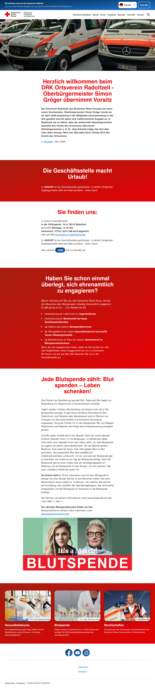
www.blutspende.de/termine (55, 513)
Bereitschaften (114, 625)
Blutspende (62, 625)
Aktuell (95, 14)
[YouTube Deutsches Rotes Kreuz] (77, 652)
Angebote (111, 14)
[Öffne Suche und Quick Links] (148, 14)
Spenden (121, 14)
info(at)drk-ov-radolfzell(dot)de (70, 234)
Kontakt (140, 14)
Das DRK (131, 14)
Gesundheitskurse (17, 625)
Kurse (103, 14)
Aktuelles (48, 141)
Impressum (82, 671)
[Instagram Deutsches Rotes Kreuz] (86, 652)
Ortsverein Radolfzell (82, 14)
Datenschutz (83, 667)
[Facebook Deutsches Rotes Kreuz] (69, 652)
